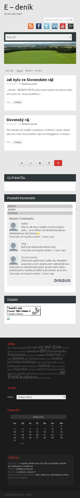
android (15, 347)
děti (44, 350)
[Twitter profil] (46, 26)
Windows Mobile (56, 369)
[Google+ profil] (70, 26)
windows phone (44, 373)
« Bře (22, 443)
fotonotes (16, 354)
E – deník (18, 7)
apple (23, 347)
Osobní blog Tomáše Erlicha (21, 475)
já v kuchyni (32, 358)
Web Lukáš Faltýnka (17, 478)
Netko (11, 469)
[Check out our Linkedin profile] (54, 26)
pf (54, 362)
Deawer (65, 348)
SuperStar (20, 369)
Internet (53, 354)
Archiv (10, 397)
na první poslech (44, 362)
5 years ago (48, 236)
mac (48, 359)
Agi (9, 347)
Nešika (11, 472)
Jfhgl (23, 243)
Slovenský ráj (17, 120)
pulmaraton (14, 366)
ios (63, 355)
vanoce (42, 369)
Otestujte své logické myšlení (24, 236)
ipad (9, 358)
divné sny (12, 351)
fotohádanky (57, 351)
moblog (28, 362)
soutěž (62, 366)
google (30, 355)
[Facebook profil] (38, 26)
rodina (17, 102)
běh (35, 347)
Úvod (19, 70)
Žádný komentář (29, 84)
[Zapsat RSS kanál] (30, 26)
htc (35, 355)
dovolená (21, 351)
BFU (29, 347)
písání (24, 366)
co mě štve (50, 347)
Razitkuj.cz (13, 463)
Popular (12, 213)
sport (10, 369)
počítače (61, 362)
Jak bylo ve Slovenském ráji (29, 80)
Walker (24, 223)
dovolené (33, 351)
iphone (18, 358)
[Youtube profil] (62, 26)
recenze (32, 366)
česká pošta (44, 378)
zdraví (56, 373)
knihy (42, 358)
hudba (41, 355)
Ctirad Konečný (29, 257)
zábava (30, 377)
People (12, 206)
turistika (32, 369)
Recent (12, 210)
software (54, 366)
